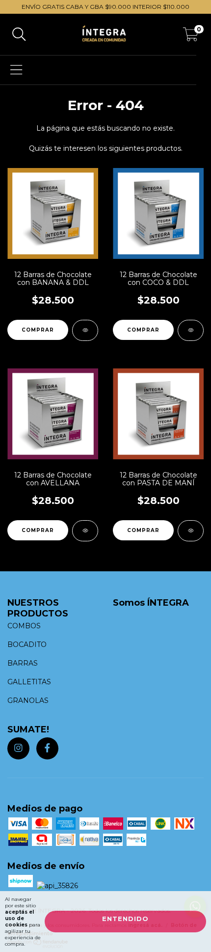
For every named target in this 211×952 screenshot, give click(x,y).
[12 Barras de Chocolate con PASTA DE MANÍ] (191, 530)
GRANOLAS (28, 700)
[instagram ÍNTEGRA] (18, 748)
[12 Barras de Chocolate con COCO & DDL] (191, 330)
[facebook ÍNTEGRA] (47, 748)
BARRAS (22, 663)
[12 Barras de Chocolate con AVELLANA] (85, 530)
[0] (191, 36)
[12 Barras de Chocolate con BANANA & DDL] (85, 330)
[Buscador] (19, 34)
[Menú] (16, 70)
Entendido (125, 919)
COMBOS (24, 625)
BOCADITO (27, 644)
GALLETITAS (29, 681)
